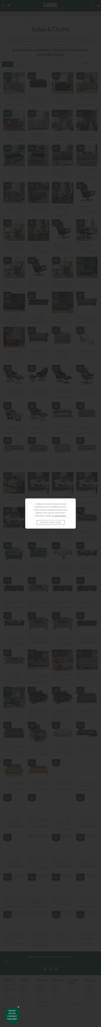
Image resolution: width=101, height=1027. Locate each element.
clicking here (60, 515)
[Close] (18, 1007)
